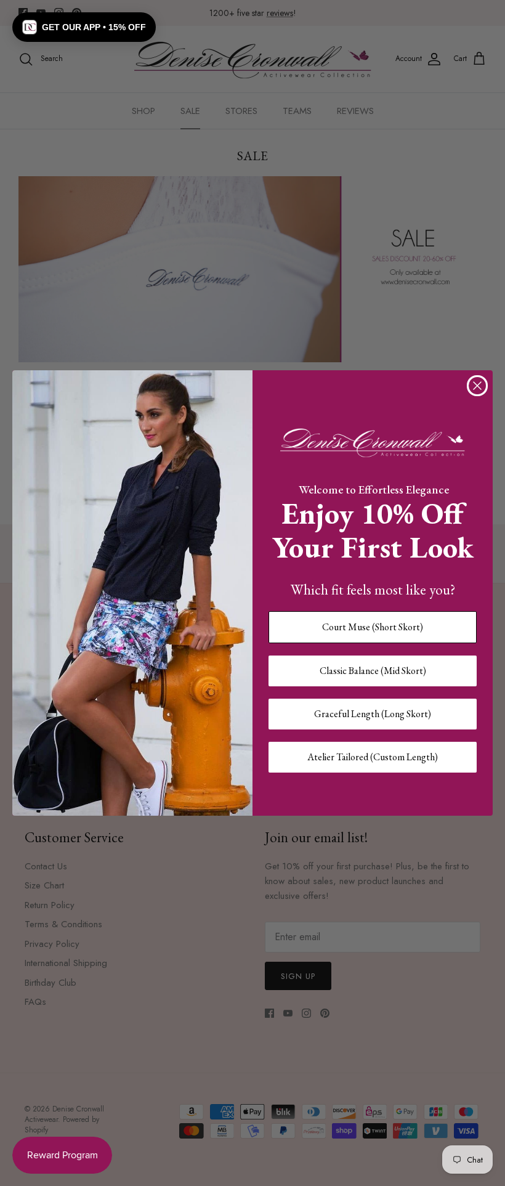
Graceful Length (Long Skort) (372, 713)
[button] (84, 27)
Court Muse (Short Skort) (372, 626)
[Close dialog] (477, 385)
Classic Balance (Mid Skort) (373, 670)
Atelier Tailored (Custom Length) (372, 756)
